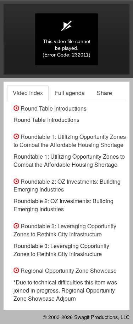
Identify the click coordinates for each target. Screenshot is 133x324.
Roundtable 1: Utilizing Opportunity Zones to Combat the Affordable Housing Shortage (69, 140)
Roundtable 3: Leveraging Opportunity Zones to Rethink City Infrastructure (64, 230)
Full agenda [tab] (70, 93)
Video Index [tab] (28, 93)
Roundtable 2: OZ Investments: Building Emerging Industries (67, 185)
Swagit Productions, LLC (101, 316)
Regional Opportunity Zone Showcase (68, 270)
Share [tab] (104, 93)
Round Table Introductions (53, 108)
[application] (66, 39)
